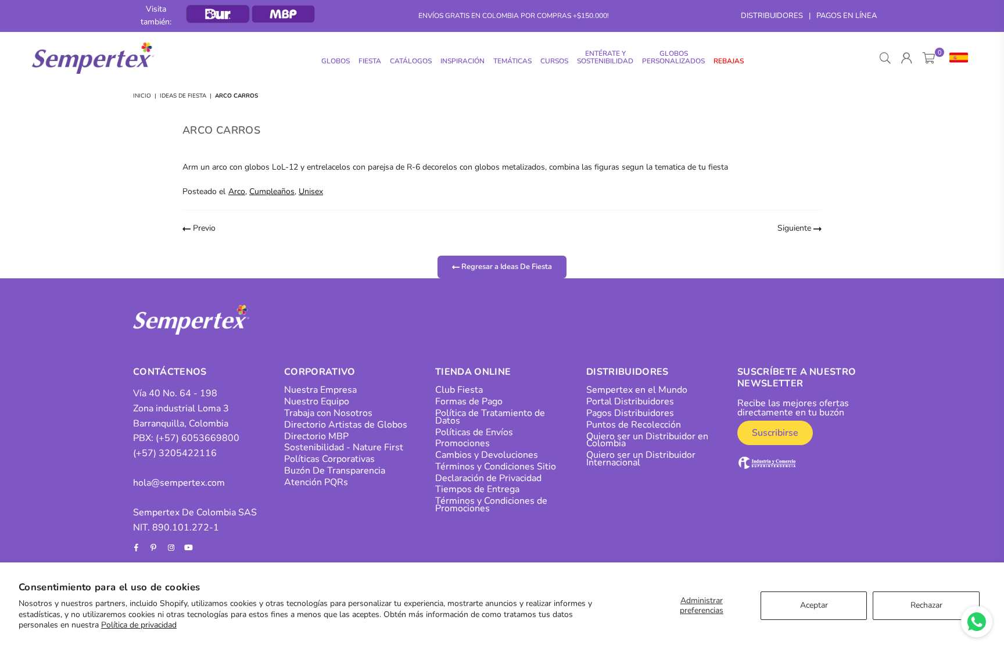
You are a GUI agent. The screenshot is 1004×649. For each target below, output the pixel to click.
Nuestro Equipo (316, 401)
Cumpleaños (272, 191)
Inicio (142, 96)
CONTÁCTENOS (170, 371)
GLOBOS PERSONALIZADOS (673, 57)
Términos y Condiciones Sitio (495, 466)
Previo (203, 228)
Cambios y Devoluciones (486, 455)
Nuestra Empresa (320, 389)
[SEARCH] (885, 58)
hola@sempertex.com (179, 482)
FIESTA (369, 61)
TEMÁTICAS (512, 61)
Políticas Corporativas (329, 459)
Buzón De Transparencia (334, 470)
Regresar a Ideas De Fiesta (506, 266)
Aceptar (814, 605)
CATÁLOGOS (411, 61)
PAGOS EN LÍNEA (846, 15)
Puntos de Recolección (633, 424)
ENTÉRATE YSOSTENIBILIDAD (605, 57)
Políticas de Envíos (474, 432)
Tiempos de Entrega (477, 489)
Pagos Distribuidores (630, 413)
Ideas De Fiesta (183, 96)
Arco (236, 191)
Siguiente (795, 228)
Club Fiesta (459, 389)
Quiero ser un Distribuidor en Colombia (647, 440)
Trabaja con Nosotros (328, 413)
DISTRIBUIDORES (772, 15)
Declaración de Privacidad (488, 478)
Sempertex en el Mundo (636, 389)
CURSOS (554, 61)
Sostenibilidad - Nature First (343, 447)
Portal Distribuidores (630, 401)
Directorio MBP (316, 436)
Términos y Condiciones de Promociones (491, 504)
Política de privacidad (139, 624)
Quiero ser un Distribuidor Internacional (640, 459)
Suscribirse (775, 432)
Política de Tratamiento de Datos (490, 417)
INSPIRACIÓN (462, 61)
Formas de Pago (469, 401)
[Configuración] (956, 58)
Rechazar (926, 605)
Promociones (462, 443)
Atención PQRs (316, 482)
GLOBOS (335, 61)
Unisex (311, 191)
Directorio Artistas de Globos (345, 424)
